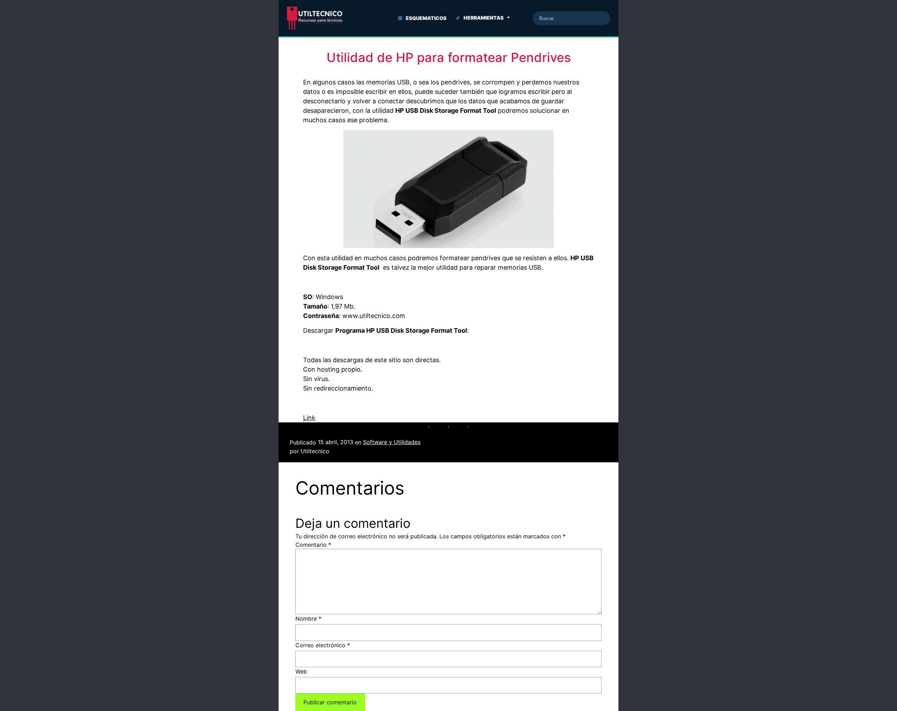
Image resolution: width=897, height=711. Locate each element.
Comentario (313, 544)
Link (309, 417)
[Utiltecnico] (314, 18)
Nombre (308, 618)
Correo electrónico (322, 645)
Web (301, 671)
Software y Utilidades (391, 442)
